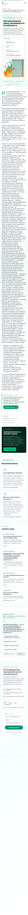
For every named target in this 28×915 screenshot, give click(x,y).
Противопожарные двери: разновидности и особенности (12, 636)
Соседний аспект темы (10, 649)
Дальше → (21, 653)
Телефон (7, 719)
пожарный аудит (12, 349)
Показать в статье (9, 653)
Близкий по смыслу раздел (11, 645)
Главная (4, 8)
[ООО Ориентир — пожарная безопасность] (5, 3)
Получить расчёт (10, 407)
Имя (9, 713)
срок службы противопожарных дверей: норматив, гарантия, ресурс (14, 364)
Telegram (12, 707)
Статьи (9, 8)
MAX (16, 707)
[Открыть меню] (24, 2)
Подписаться (10, 449)
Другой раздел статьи (10, 641)
